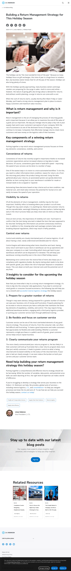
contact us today (27, 392)
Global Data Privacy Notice (13, 562)
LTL (27, 387)
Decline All (63, 568)
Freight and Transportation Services (16, 400)
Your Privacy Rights (6, 557)
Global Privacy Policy (7, 554)
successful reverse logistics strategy (33, 291)
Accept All (54, 568)
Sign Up (35, 460)
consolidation (38, 387)
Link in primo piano (8, 538)
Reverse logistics (51, 400)
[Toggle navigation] (68, 2)
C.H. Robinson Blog (8, 7)
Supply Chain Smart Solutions (36, 400)
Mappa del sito (5, 552)
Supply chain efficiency (13, 405)
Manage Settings (44, 568)
